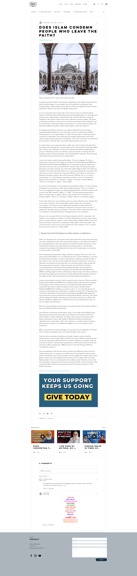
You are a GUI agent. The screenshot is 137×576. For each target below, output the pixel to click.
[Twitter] (106, 4)
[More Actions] (97, 480)
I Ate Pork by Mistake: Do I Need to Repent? (67, 447)
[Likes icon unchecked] (44, 489)
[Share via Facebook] (40, 413)
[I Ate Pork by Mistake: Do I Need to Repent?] (68, 436)
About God (57, 11)
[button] (103, 11)
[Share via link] (51, 413)
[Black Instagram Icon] (35, 555)
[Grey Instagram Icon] (102, 4)
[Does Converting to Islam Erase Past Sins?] (42, 436)
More (91, 11)
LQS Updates (67, 11)
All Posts (33, 11)
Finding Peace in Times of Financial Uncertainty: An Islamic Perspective (93, 447)
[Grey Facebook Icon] (98, 4)
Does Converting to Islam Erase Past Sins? (42, 447)
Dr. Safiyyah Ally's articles (80, 11)
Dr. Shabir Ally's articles (45, 11)
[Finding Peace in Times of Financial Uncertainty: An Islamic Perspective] (94, 436)
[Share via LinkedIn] (47, 413)
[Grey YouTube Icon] (94, 4)
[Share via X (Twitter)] (44, 413)
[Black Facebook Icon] (31, 555)
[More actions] (97, 23)
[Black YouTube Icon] (39, 555)
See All (104, 427)
